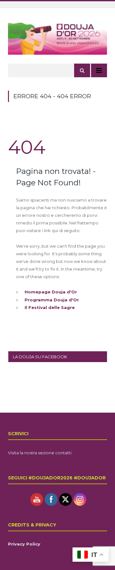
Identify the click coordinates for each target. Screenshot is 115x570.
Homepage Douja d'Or (51, 291)
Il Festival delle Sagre (50, 307)
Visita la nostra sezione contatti (40, 452)
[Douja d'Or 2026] (57, 37)
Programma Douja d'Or (52, 299)
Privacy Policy (24, 543)
